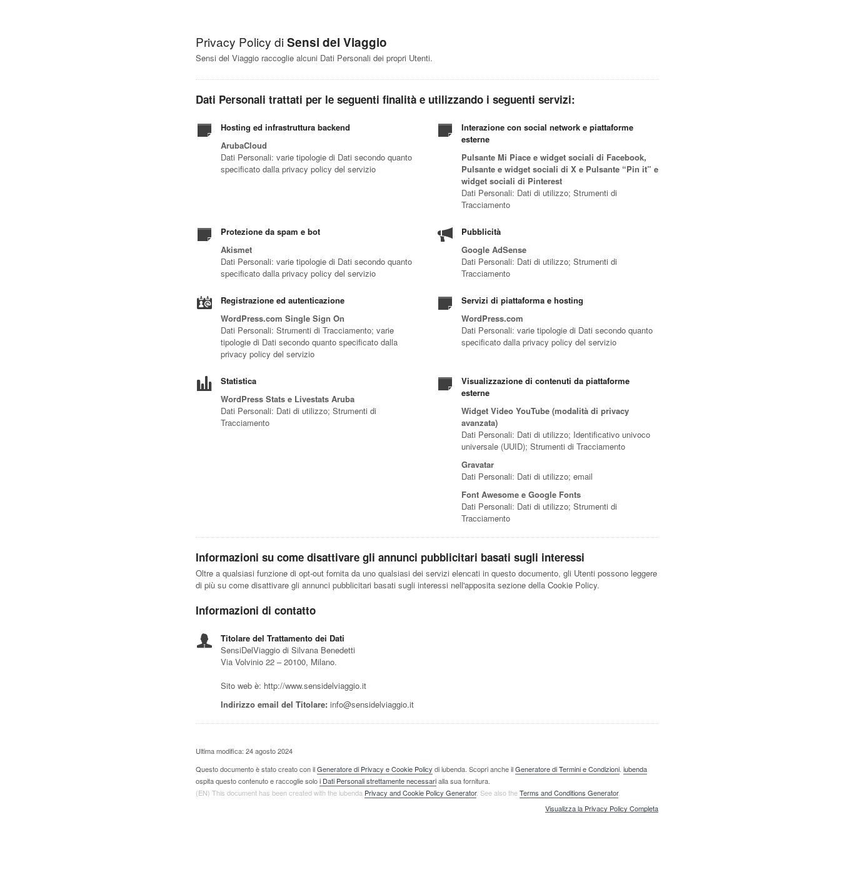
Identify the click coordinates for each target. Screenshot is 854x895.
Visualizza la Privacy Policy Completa (601, 809)
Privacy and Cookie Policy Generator (420, 793)
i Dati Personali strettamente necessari (377, 781)
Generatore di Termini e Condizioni (567, 769)
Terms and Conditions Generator (569, 793)
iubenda (635, 769)
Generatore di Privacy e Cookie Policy (375, 769)
